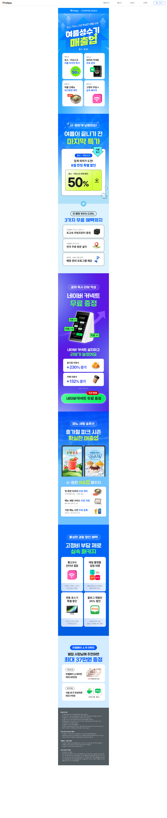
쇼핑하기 (161, 3)
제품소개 (119, 3)
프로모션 (132, 3)
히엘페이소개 (106, 3)
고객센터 (145, 3)
